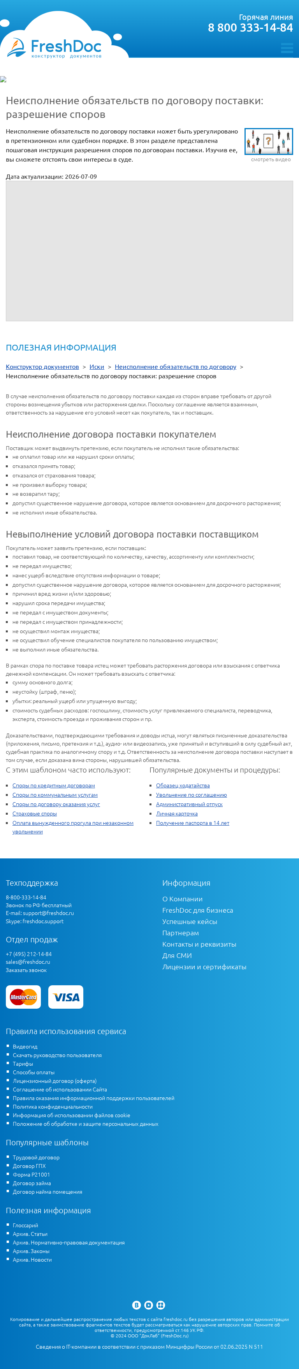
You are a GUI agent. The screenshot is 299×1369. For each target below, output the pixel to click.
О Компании (182, 898)
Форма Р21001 (31, 1174)
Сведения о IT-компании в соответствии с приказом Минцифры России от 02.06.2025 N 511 (149, 1346)
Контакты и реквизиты (199, 943)
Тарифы (23, 1063)
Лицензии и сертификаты (204, 966)
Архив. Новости (32, 1259)
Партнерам (180, 932)
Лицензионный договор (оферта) (55, 1080)
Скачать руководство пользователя (57, 1055)
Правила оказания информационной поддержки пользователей (93, 1098)
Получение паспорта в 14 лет (192, 822)
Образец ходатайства (183, 785)
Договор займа (32, 1183)
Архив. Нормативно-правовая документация (69, 1242)
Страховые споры (34, 813)
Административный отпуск (189, 804)
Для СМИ (177, 955)
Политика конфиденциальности (53, 1106)
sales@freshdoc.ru (28, 961)
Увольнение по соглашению (191, 794)
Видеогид (25, 1046)
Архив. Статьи (30, 1233)
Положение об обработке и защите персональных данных (85, 1123)
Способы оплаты (34, 1072)
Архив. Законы (31, 1251)
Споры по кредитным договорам (53, 785)
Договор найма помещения (47, 1191)
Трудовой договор (36, 1157)
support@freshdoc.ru (48, 913)
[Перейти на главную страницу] (54, 48)
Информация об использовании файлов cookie (71, 1115)
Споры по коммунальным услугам (55, 794)
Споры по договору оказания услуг (56, 804)
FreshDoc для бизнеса (197, 909)
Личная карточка (177, 813)
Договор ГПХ (29, 1166)
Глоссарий (25, 1225)
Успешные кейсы (189, 921)
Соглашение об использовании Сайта (60, 1089)
